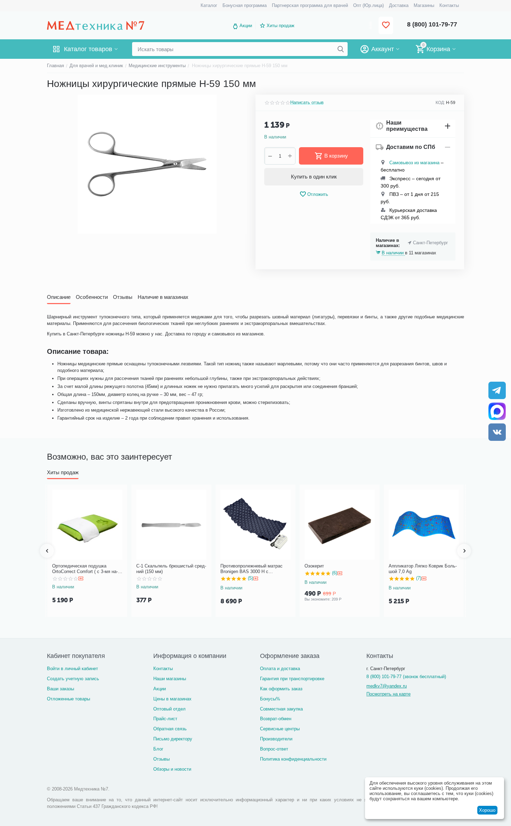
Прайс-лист (165, 718)
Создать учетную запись (73, 678)
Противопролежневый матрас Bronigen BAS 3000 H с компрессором (251, 568)
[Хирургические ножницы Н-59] (147, 164)
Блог (158, 749)
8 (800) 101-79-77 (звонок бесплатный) (406, 676)
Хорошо (487, 810)
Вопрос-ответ (274, 749)
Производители (276, 738)
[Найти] (341, 49)
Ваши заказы (60, 688)
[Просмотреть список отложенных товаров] (385, 26)
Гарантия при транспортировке (292, 678)
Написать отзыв (307, 102)
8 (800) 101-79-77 (432, 24)
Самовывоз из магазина (414, 162)
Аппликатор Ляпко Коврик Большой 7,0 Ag (423, 568)
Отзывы (161, 759)
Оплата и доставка (280, 668)
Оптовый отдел (169, 709)
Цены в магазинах (172, 698)
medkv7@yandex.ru (386, 686)
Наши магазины (169, 678)
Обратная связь (170, 728)
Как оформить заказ (281, 688)
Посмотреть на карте (388, 694)
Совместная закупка (281, 709)
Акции (246, 25)
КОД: (440, 102)
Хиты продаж (280, 25)
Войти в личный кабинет (72, 668)
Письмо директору (172, 738)
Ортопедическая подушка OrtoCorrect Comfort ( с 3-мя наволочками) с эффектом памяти (86, 568)
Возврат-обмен (275, 718)
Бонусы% (270, 698)
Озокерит (314, 566)
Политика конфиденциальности (293, 759)
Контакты (163, 668)
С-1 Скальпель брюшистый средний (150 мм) (171, 568)
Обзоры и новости (172, 769)
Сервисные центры (280, 728)
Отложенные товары (68, 698)
